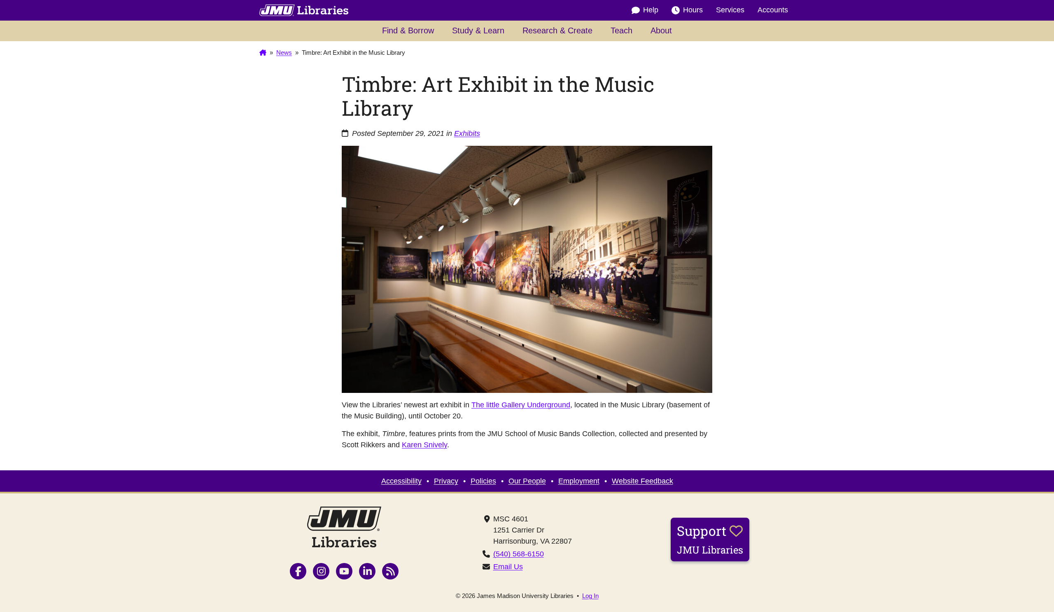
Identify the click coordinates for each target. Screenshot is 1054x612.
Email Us (508, 567)
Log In (590, 596)
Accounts (773, 10)
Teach (621, 30)
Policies (483, 481)
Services (730, 10)
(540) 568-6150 (518, 554)
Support (710, 539)
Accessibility (401, 481)
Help (650, 10)
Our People (527, 481)
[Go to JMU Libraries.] (263, 53)
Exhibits (467, 133)
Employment (578, 481)
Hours (693, 10)
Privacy (446, 481)
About (661, 30)
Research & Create (557, 30)
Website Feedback (642, 481)
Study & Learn (478, 30)
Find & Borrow (408, 30)
